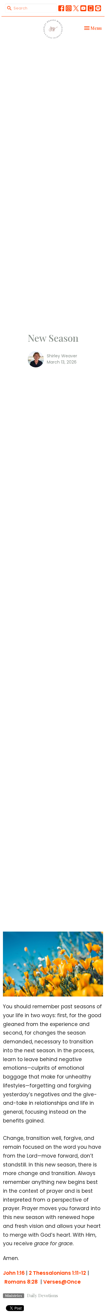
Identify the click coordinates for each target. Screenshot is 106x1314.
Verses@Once (62, 1281)
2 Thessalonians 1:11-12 (57, 1273)
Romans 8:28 (21, 1281)
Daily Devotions (42, 1295)
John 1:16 (14, 1273)
